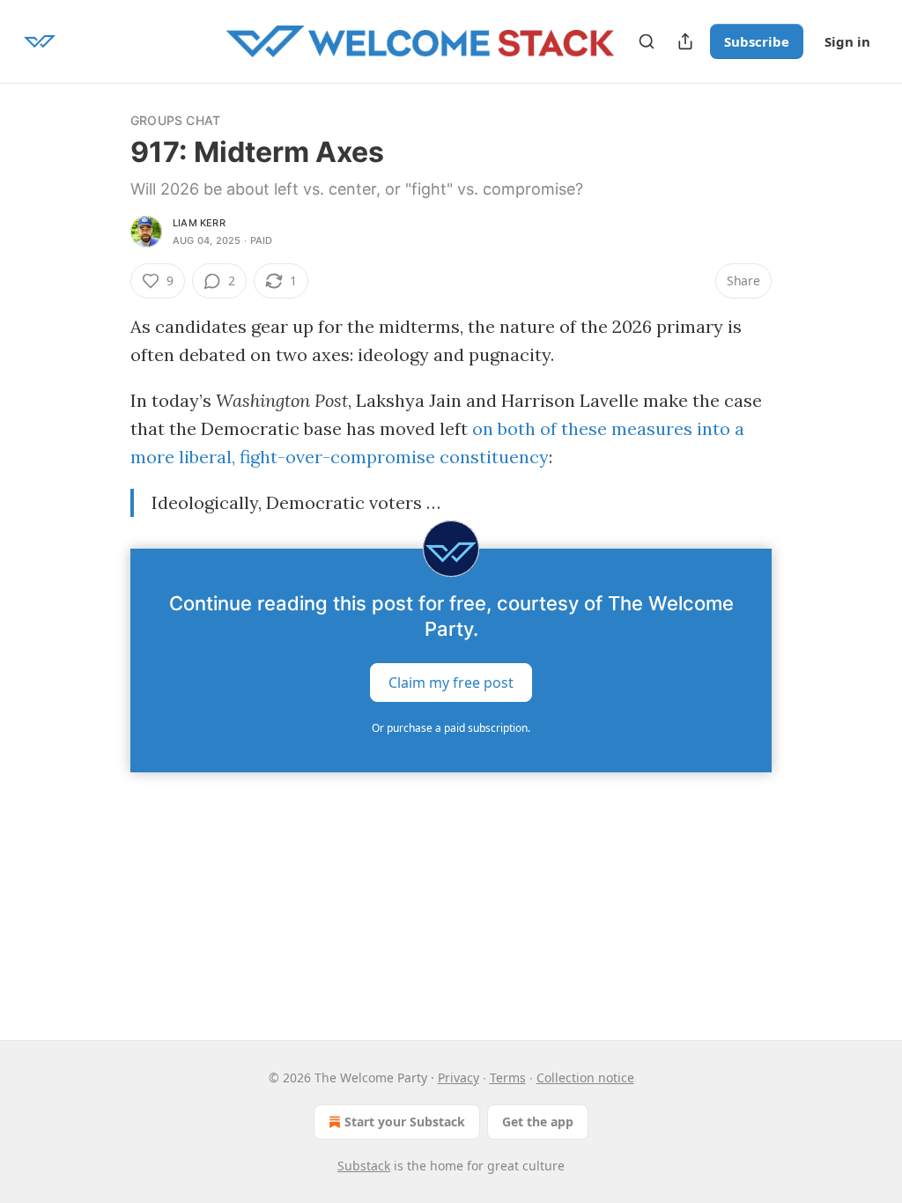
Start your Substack (404, 1121)
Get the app (537, 1121)
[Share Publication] (685, 41)
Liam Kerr (199, 223)
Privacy (458, 1077)
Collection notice (585, 1077)
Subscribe (756, 41)
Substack (363, 1165)
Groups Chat (175, 120)
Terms (508, 1077)
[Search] (646, 41)
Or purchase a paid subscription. (451, 727)
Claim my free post (451, 682)
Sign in (847, 41)
